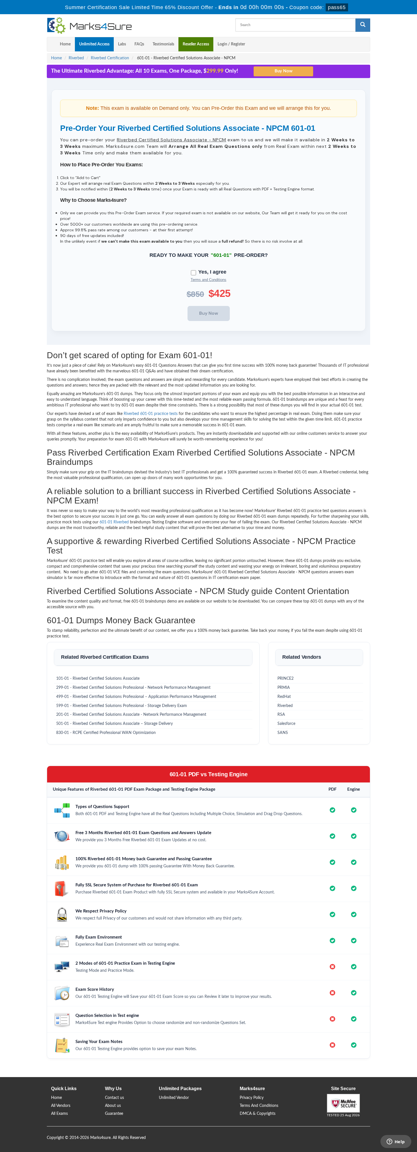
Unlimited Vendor (174, 1098)
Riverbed (76, 58)
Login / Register (231, 44)
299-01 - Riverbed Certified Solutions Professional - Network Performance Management (133, 688)
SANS (282, 733)
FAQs (139, 44)
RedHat (284, 697)
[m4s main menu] (51, 44)
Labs (122, 44)
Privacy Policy (252, 1098)
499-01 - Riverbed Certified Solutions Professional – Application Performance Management (136, 697)
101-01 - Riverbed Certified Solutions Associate (98, 679)
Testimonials (163, 44)
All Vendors (60, 1106)
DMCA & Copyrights (257, 1114)
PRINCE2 (285, 679)
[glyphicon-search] (362, 25)
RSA (281, 715)
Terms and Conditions (208, 280)
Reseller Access (196, 44)
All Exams (59, 1114)
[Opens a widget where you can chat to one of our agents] (395, 1142)
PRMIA (283, 688)
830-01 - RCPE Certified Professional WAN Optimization (106, 733)
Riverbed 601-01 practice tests (151, 414)
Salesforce (286, 724)
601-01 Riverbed (114, 522)
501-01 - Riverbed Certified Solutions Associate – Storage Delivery (114, 724)
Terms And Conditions (259, 1106)
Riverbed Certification (110, 58)
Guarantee (114, 1114)
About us (113, 1106)
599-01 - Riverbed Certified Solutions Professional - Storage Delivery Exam (121, 706)
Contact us (114, 1098)
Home (65, 44)
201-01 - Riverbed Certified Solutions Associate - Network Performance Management (131, 715)
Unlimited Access (94, 44)
